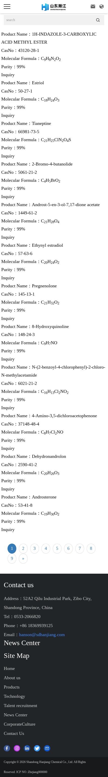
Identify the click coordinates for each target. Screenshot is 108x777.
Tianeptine (41, 123)
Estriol (38, 82)
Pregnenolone (44, 285)
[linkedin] (27, 747)
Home (9, 668)
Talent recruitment (20, 705)
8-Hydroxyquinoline (50, 326)
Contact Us (14, 733)
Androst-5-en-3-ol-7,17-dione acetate (66, 204)
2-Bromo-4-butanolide (52, 163)
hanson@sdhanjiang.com (42, 634)
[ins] (17, 747)
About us (12, 677)
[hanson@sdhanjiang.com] (47, 747)
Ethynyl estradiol (47, 245)
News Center (15, 714)
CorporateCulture (19, 724)
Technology (14, 696)
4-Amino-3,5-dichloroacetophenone (64, 415)
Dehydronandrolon (49, 456)
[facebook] (7, 747)
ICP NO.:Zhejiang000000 (31, 772)
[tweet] (37, 747)
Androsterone (44, 496)
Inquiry (8, 74)
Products (12, 686)
